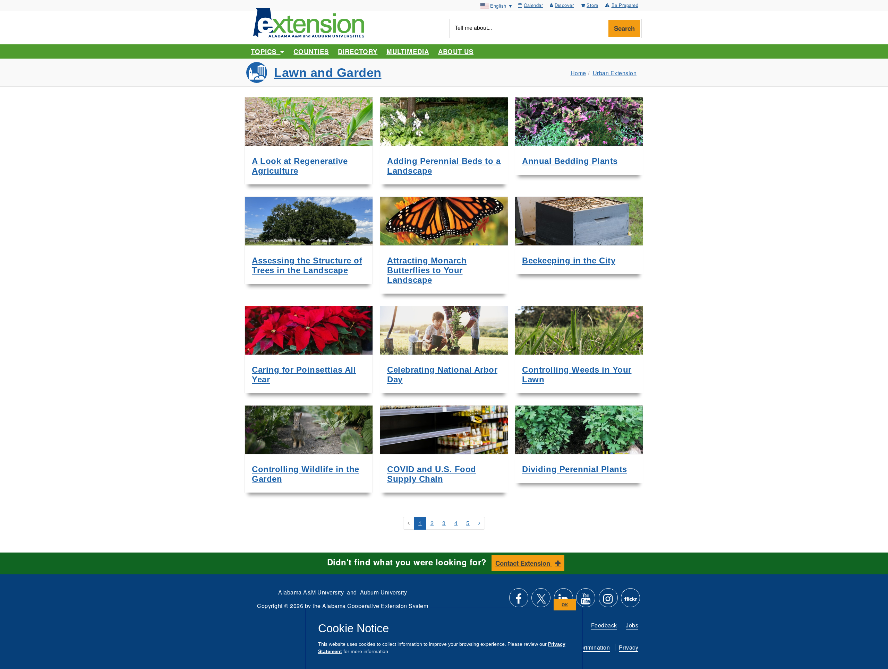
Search (624, 28)
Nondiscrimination (586, 647)
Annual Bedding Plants (570, 161)
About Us (455, 51)
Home (578, 73)
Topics (265, 51)
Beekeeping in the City (568, 260)
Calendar (533, 5)
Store (592, 5)
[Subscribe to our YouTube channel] (585, 601)
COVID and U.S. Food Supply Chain (431, 474)
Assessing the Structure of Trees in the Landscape (307, 265)
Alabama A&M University (311, 592)
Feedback (604, 625)
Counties (310, 51)
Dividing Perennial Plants (574, 469)
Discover (564, 5)
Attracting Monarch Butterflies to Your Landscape (427, 270)
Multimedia (407, 51)
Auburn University (383, 592)
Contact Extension (523, 563)
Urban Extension (615, 73)
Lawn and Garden (328, 73)
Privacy (629, 647)
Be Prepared (625, 5)
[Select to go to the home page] (308, 22)
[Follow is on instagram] (608, 601)
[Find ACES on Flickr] (630, 601)
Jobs (632, 625)
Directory (357, 51)
